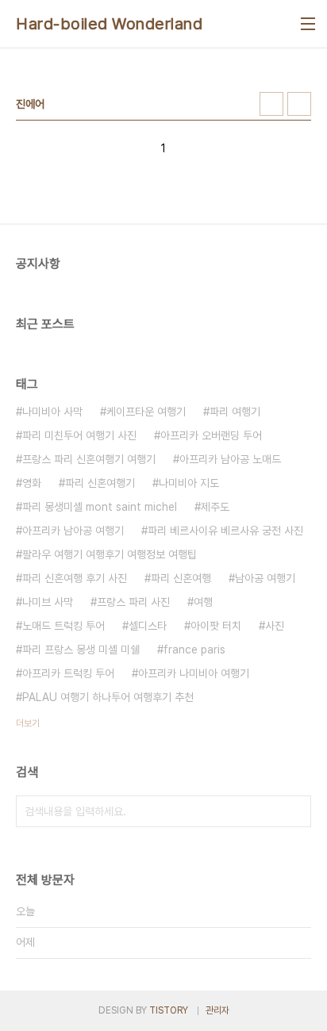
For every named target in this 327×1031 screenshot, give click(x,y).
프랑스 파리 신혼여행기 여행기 (89, 459)
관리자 (217, 1010)
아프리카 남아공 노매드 (230, 459)
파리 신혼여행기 (100, 483)
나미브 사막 (47, 602)
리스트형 (299, 104)
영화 (31, 483)
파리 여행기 (235, 411)
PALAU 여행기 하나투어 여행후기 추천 (108, 697)
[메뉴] (308, 24)
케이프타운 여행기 (146, 411)
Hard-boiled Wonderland (109, 24)
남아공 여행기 (265, 578)
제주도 (215, 506)
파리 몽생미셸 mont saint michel (99, 506)
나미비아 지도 (189, 483)
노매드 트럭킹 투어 (63, 625)
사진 (274, 625)
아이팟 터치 (215, 625)
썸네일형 (271, 104)
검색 (295, 811)
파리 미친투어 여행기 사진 (79, 435)
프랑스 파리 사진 (133, 602)
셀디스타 (148, 625)
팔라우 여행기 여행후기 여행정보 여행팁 (109, 554)
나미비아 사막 (52, 411)
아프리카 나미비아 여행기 (193, 673)
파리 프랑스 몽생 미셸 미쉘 (81, 649)
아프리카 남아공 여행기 (73, 530)
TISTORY (168, 1010)
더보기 (28, 723)
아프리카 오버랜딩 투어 (211, 435)
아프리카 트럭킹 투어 (68, 673)
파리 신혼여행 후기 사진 (74, 578)
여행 (203, 602)
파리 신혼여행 (181, 578)
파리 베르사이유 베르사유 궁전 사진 (225, 530)
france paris (194, 649)
